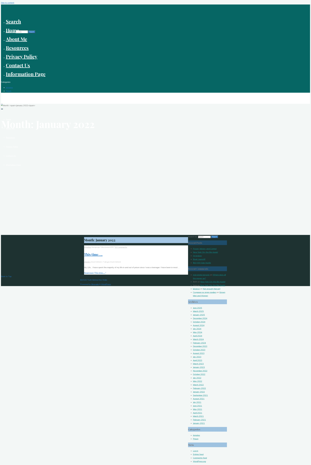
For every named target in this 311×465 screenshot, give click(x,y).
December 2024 (200, 318)
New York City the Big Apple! (205, 252)
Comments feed (200, 458)
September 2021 (200, 395)
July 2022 (197, 378)
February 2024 (199, 343)
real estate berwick (201, 275)
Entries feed (198, 454)
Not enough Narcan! (211, 289)
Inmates (9, 87)
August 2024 (198, 325)
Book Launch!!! (199, 259)
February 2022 (199, 388)
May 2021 (197, 409)
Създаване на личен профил (204, 292)
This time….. (93, 254)
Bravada (95, 284)
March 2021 (198, 416)
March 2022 (198, 384)
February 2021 (199, 419)
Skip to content (7, 2)
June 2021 (197, 406)
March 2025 (198, 311)
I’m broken (197, 255)
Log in (195, 451)
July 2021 (197, 402)
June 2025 (197, 308)
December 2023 (200, 346)
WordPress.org (199, 461)
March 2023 (198, 363)
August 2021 (198, 398)
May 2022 (197, 381)
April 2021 (197, 413)
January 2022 (199, 392)
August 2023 (198, 353)
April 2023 (197, 360)
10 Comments (121, 247)
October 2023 (199, 350)
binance (196, 289)
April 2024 (197, 336)
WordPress (106, 284)
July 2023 (197, 357)
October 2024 (199, 322)
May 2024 (197, 332)
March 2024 (198, 339)
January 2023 (199, 367)
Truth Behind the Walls (15, 97)
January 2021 (199, 423)
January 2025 (199, 315)
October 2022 (199, 374)
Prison (8, 91)
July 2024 (197, 328)
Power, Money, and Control (204, 248)
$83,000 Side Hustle (202, 263)
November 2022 (200, 371)
